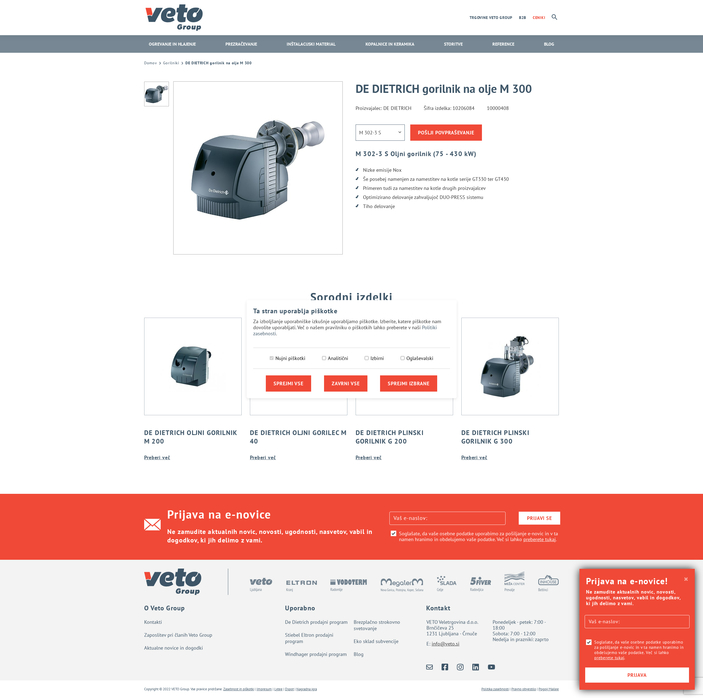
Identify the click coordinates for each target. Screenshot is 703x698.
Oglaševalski (419, 358)
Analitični (338, 358)
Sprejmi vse (288, 383)
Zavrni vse (346, 383)
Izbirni (377, 358)
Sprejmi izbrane (408, 383)
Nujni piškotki (290, 358)
